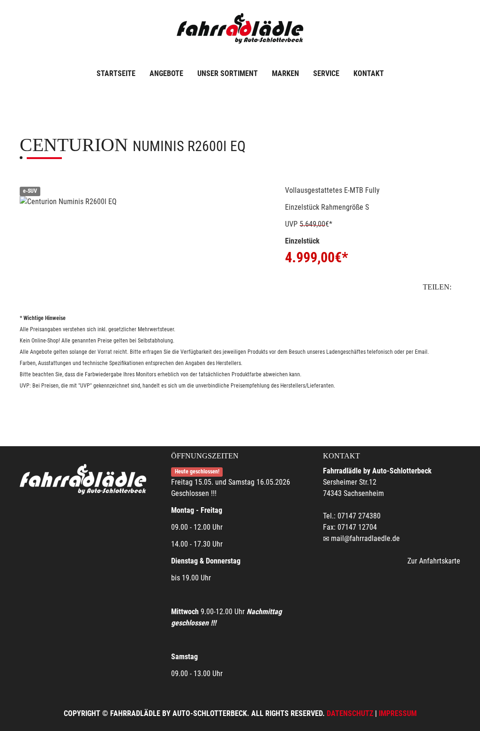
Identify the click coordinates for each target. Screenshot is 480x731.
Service (326, 73)
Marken (285, 73)
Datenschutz (350, 713)
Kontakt (368, 73)
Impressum (398, 713)
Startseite (116, 73)
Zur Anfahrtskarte (433, 560)
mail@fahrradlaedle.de (365, 538)
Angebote (166, 73)
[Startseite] (240, 29)
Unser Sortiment (227, 73)
